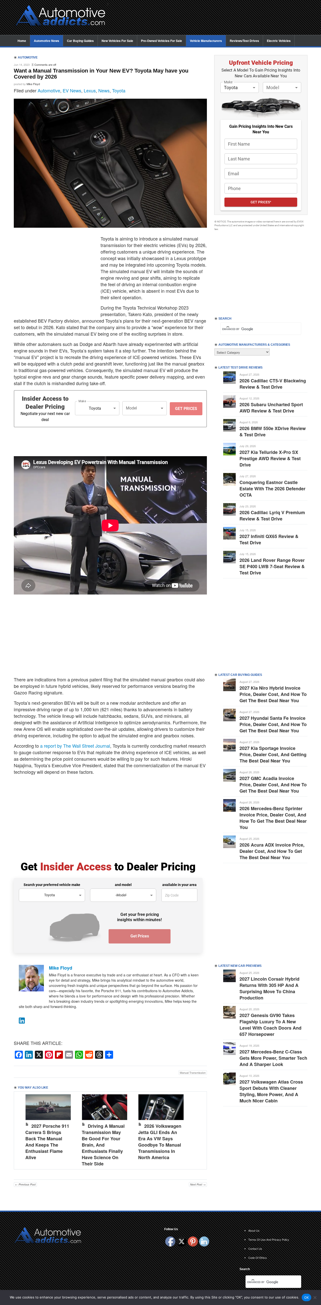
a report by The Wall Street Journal (75, 745)
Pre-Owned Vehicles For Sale (161, 40)
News (104, 90)
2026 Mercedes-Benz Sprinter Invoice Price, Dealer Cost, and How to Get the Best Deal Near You (273, 818)
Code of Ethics (257, 1258)
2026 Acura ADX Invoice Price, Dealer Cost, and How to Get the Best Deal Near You (271, 851)
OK (306, 1297)
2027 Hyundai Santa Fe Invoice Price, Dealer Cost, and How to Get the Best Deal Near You (273, 724)
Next (198, 1129)
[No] (314, 1297)
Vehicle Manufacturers (206, 40)
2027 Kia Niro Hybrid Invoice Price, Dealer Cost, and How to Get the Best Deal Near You (273, 694)
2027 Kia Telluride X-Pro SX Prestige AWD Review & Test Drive (270, 458)
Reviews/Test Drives (244, 40)
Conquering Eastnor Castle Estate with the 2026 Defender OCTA (272, 488)
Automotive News (46, 40)
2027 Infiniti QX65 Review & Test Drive (268, 539)
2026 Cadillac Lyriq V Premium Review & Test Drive (272, 515)
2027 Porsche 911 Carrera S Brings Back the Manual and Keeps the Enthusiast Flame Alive (47, 1142)
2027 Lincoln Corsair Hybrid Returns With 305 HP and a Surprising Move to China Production (269, 988)
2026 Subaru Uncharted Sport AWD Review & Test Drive (271, 407)
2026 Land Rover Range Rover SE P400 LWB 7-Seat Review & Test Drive (272, 566)
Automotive (49, 90)
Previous (23, 1129)
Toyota (118, 90)
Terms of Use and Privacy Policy (268, 1239)
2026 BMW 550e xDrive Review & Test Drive (272, 431)
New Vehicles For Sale (117, 40)
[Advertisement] (210, 18)
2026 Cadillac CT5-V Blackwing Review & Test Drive (272, 383)
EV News (72, 90)
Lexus (90, 90)
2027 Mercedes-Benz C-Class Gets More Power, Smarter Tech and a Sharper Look (273, 1057)
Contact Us (255, 1249)
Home (22, 40)
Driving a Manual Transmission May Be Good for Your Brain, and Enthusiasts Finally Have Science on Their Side (103, 1145)
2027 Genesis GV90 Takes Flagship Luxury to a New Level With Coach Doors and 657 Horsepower (270, 1024)
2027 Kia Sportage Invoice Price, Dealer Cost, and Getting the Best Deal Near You (272, 754)
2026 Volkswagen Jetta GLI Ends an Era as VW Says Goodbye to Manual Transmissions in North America (159, 1142)
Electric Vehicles (279, 40)
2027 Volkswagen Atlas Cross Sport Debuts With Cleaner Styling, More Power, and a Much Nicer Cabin (271, 1091)
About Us (254, 1230)
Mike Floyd (33, 84)
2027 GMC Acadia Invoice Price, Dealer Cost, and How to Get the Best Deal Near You (273, 784)
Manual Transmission (193, 1073)
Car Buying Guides (80, 40)
